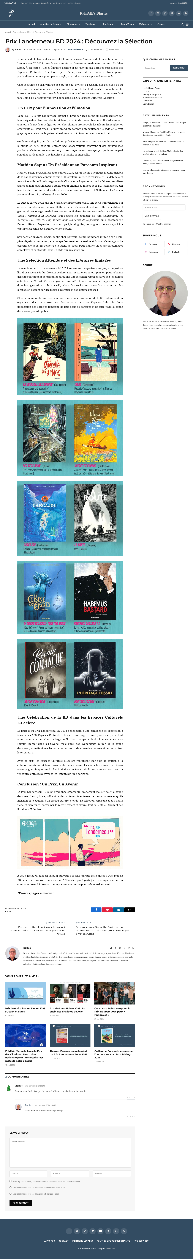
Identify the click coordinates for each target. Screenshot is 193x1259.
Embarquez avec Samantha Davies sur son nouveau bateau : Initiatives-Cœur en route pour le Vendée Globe (103, 930)
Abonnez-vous (152, 216)
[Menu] (187, 24)
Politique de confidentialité (113, 1241)
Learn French (127, 24)
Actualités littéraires (49, 24)
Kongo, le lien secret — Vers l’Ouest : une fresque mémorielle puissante (51, 3)
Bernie (18, 49)
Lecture (146, 91)
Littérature (108, 24)
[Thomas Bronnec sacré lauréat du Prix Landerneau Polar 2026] (70, 1035)
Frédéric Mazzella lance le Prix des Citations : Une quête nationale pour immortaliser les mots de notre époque (24, 1056)
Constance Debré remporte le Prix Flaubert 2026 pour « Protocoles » (112, 1012)
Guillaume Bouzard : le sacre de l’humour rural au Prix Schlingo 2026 (113, 1054)
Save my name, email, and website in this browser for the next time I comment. (47, 1181)
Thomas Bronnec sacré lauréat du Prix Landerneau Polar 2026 (68, 1053)
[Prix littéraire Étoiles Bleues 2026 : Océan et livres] (25, 993)
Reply (130, 1097)
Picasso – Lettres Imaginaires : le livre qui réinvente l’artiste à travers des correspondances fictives (37, 930)
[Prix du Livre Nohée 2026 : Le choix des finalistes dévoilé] (70, 993)
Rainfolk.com (109, 1248)
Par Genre (90, 24)
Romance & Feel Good (152, 97)
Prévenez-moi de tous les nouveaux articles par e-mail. (36, 1193)
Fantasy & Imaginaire (152, 94)
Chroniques (72, 24)
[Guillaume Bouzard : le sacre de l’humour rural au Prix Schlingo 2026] (114, 1035)
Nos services (141, 1241)
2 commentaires (96, 49)
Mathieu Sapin (26, 172)
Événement (144, 24)
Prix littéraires (75, 49)
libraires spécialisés (29, 272)
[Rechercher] (182, 24)
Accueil (31, 24)
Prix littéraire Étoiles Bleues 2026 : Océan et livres (25, 1010)
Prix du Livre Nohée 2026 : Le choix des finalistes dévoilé (67, 1010)
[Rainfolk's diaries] (10, 13)
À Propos (49, 1241)
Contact (161, 24)
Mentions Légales (82, 1241)
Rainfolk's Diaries (94, 13)
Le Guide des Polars (151, 88)
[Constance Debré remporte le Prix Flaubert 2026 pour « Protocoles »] (114, 993)
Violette (19, 1086)
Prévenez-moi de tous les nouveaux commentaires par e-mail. (39, 1187)
